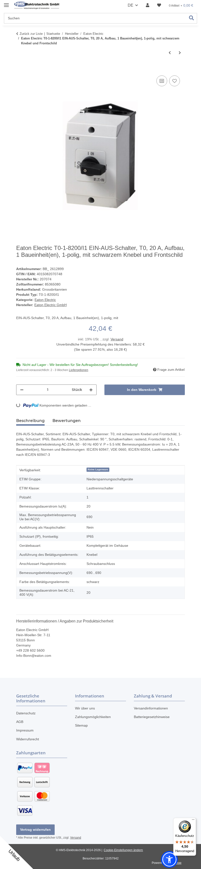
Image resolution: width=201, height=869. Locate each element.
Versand (117, 339)
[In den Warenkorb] (20, 69)
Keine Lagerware (98, 469)
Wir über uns (85, 708)
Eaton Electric (45, 300)
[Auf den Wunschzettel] (174, 80)
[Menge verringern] (21, 390)
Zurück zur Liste (31, 34)
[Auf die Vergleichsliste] (161, 80)
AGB (19, 722)
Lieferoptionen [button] (78, 370)
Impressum (25, 730)
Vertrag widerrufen (35, 830)
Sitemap (81, 725)
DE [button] (130, 5)
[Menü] (193, 821)
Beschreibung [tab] (30, 420)
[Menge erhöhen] (91, 390)
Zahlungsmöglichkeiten (93, 717)
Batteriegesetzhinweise (152, 717)
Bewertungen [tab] (66, 420)
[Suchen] (191, 18)
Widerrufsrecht (27, 739)
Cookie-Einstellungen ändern (123, 850)
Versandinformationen (151, 708)
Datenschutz (26, 713)
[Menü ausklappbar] (6, 3)
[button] (147, 5)
